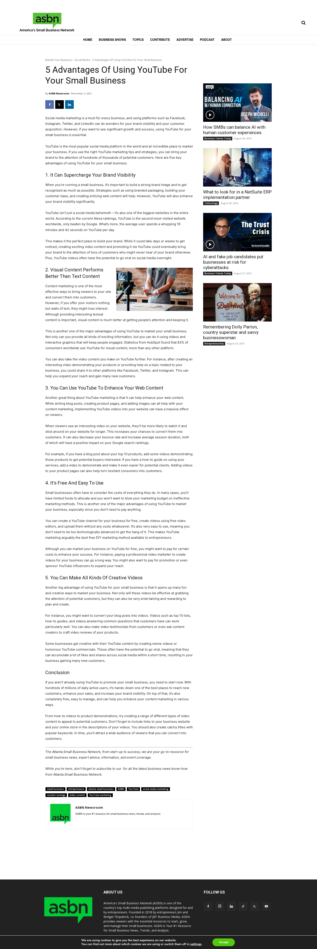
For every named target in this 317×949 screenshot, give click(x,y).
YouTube (133, 789)
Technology (211, 203)
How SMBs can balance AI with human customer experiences (234, 130)
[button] (303, 22)
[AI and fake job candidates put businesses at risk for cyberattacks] (237, 232)
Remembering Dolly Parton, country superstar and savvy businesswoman (231, 332)
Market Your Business (58, 60)
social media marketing (155, 789)
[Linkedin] (69, 104)
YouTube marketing (100, 795)
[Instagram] (219, 906)
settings (195, 944)
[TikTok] (243, 906)
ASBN (121, 789)
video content (77, 795)
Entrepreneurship (214, 343)
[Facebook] (49, 104)
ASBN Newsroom (59, 93)
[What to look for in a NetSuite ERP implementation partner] (237, 167)
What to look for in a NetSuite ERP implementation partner (237, 194)
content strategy (56, 795)
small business (55, 789)
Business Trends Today (217, 138)
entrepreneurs (76, 789)
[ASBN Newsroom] (60, 814)
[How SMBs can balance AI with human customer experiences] (237, 102)
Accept (223, 942)
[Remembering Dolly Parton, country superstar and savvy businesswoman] (237, 302)
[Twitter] (59, 104)
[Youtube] (266, 906)
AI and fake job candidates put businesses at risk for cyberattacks (233, 262)
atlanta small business (101, 789)
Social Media (82, 60)
